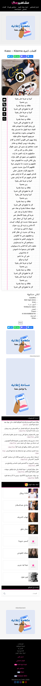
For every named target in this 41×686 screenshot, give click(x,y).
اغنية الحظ (18, 9)
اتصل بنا (20, 648)
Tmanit (33, 311)
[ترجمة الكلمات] (4, 104)
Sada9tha (32, 298)
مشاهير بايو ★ (11, 7)
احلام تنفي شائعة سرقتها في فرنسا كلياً (27, 447)
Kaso (20, 323)
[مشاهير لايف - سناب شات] (23, 682)
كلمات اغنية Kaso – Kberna (21, 51)
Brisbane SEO (22, 676)
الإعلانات (20, 644)
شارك (31, 56)
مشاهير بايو (20, 668)
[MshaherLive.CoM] (20, 2)
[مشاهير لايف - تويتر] (18, 682)
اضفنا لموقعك (20, 646)
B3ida (34, 318)
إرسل (24, 56)
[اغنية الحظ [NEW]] (4, 114)
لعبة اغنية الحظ (21, 664)
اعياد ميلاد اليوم (23, 7)
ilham (22, 672)
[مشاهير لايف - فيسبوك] (15, 682)
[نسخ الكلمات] (4, 109)
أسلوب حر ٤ (32, 304)
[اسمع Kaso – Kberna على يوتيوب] (20, 77)
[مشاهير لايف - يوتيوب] (26, 682)
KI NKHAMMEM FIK (29, 314)
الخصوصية (20, 651)
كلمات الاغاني (20, 661)
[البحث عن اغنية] (4, 119)
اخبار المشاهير (34, 7)
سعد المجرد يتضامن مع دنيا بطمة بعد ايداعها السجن (22, 451)
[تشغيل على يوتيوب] (4, 100)
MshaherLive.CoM (18, 680)
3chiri (34, 302)
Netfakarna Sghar (30, 307)
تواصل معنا (19, 30)
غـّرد (11, 56)
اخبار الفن (21, 657)
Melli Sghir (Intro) (30, 300)
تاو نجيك (33, 316)
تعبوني (34, 309)
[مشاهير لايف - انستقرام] (20, 682)
